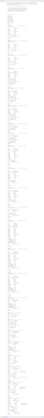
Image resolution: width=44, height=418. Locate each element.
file (19, 4)
